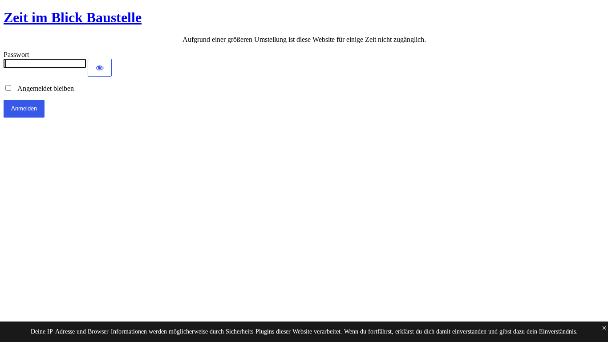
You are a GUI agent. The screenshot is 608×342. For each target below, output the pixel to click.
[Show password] (100, 68)
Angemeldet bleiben (43, 88)
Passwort (16, 54)
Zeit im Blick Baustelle (73, 17)
